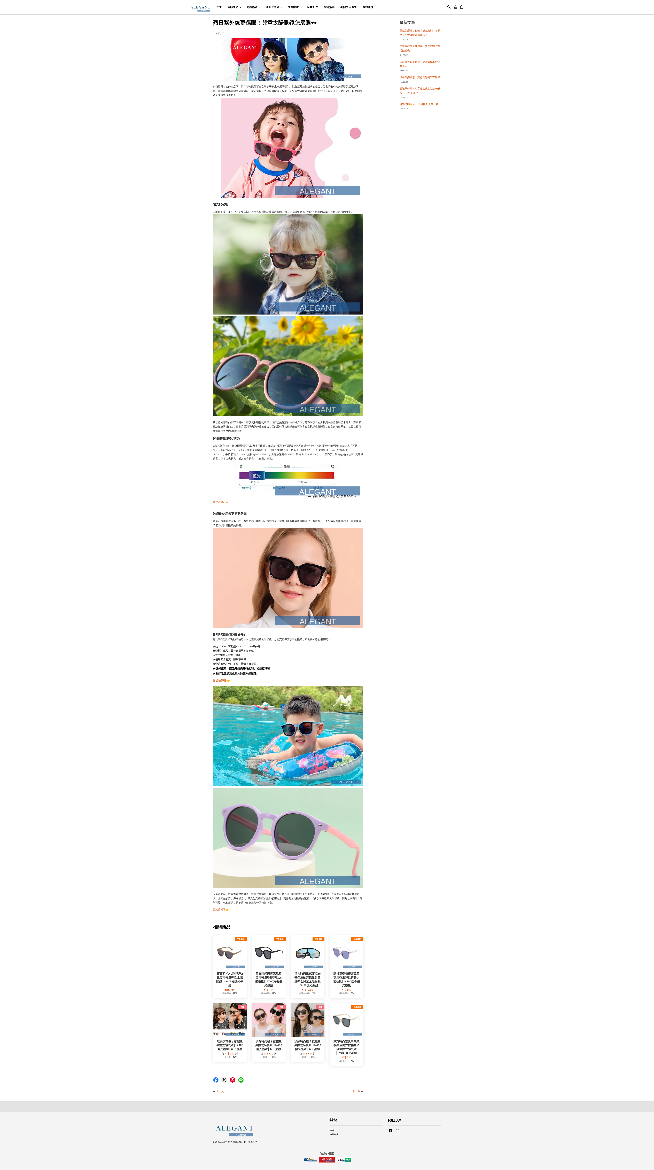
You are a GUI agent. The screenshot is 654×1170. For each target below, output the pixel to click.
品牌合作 (334, 1134)
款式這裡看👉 (221, 502)
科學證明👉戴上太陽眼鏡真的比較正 (420, 104)
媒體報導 (368, 7)
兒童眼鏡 (293, 7)
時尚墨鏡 (252, 7)
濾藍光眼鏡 (272, 7)
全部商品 (232, 7)
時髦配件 (312, 7)
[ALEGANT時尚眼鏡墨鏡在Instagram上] (397, 1132)
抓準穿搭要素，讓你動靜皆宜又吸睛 (420, 77)
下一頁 (356, 1091)
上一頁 (220, 1091)
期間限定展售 (348, 7)
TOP (219, 7)
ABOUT (332, 1130)
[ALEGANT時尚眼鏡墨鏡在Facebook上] (390, 1132)
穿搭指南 (329, 7)
